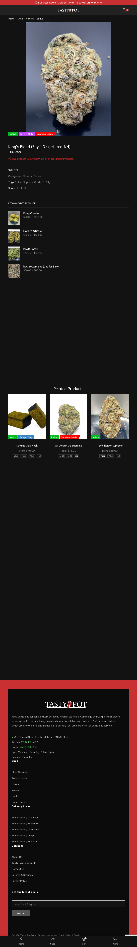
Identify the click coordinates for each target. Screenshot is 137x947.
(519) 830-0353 (28, 747)
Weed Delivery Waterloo (25, 823)
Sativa (40, 18)
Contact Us (18, 869)
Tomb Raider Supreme (110, 445)
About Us (17, 857)
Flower (15, 784)
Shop (20, 18)
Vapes (15, 790)
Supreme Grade (32, 182)
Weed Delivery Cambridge (25, 829)
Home (12, 18)
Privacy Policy (19, 881)
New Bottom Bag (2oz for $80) (41, 266)
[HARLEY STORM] (14, 236)
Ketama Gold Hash (27, 445)
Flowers (30, 18)
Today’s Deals (19, 778)
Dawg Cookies (31, 213)
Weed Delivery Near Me (24, 841)
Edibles (15, 796)
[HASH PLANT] (14, 253)
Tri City (46, 182)
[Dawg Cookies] (14, 218)
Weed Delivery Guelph (23, 835)
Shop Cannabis (20, 772)
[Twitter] (18, 188)
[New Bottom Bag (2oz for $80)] (14, 271)
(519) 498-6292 (29, 742)
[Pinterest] (25, 188)
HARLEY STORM (32, 231)
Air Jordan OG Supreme (68, 445)
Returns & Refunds (22, 875)
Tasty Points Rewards (24, 863)
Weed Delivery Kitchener (25, 817)
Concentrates (19, 802)
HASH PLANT (30, 248)
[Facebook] (22, 188)
